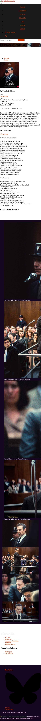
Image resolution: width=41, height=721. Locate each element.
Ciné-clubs (22, 18)
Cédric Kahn (4, 96)
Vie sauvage (9, 653)
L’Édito (22, 14)
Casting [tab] (6, 60)
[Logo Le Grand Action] (7, 1)
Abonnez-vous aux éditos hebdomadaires (13, 712)
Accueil (22, 7)
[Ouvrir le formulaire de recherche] (22, 36)
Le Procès (8, 642)
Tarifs (22, 21)
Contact (22, 29)
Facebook (9, 670)
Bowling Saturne (10, 644)
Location (22, 25)
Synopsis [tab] (6, 58)
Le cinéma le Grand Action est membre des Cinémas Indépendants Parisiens (19, 717)
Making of (8, 639)
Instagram (10, 709)
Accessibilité (22, 10)
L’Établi (7, 637)
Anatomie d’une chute (12, 641)
